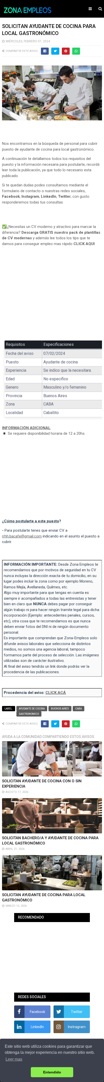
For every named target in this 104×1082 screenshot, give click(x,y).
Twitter (64, 196)
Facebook (11, 196)
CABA (78, 708)
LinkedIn (48, 196)
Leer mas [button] (14, 1059)
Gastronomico (29, 714)
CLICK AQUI (84, 244)
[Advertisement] (52, 297)
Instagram (30, 196)
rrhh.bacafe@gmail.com (22, 536)
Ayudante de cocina (32, 708)
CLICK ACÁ (55, 692)
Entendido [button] (52, 1072)
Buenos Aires (60, 708)
